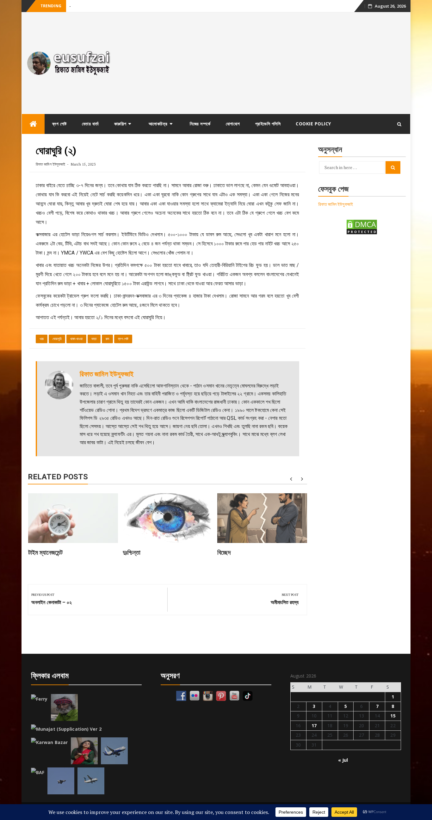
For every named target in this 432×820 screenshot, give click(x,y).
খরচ (42, 339)
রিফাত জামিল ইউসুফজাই (50, 164)
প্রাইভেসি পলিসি (268, 124)
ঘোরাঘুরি (56, 339)
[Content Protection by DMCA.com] (362, 227)
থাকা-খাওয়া (76, 339)
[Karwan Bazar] (49, 742)
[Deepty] (84, 750)
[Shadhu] (64, 707)
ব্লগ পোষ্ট (59, 124)
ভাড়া (93, 339)
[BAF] (37, 772)
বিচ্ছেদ (224, 552)
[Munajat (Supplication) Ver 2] (66, 729)
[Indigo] (114, 750)
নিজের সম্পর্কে (200, 124)
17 (314, 725)
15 (392, 716)
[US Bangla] (90, 780)
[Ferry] (39, 699)
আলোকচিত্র (158, 124)
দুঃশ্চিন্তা (131, 552)
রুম (107, 339)
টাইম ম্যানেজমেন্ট (45, 552)
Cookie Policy (313, 124)
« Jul (343, 760)
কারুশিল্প (120, 124)
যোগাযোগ (233, 124)
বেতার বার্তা (90, 124)
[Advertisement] (264, 63)
